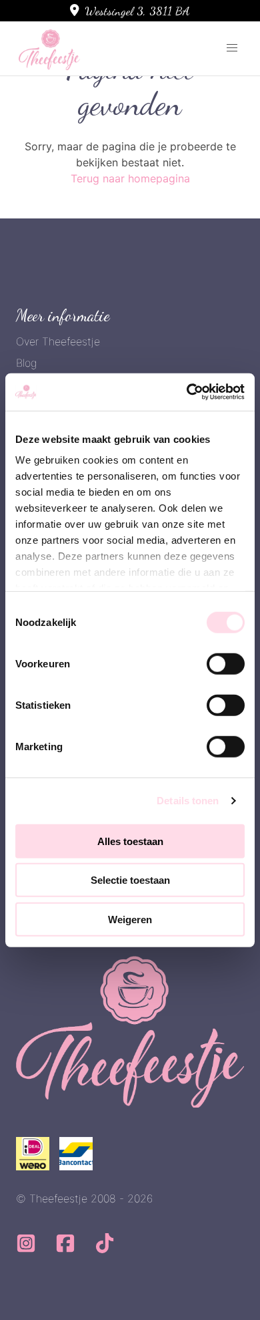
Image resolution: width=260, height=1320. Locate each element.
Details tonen (188, 800)
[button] (232, 48)
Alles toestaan (130, 840)
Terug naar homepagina (130, 178)
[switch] (226, 663)
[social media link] (27, 1248)
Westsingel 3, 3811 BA (137, 10)
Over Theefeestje (58, 341)
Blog (26, 362)
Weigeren (130, 919)
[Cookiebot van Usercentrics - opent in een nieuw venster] (187, 392)
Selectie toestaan (130, 880)
